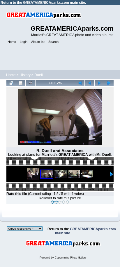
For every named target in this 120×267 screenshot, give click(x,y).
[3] (60, 202)
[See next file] (99, 82)
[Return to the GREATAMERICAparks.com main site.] (63, 251)
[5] (67, 202)
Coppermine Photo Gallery (71, 257)
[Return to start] (79, 82)
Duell (38, 75)
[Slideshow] (30, 82)
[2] (56, 202)
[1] (52, 202)
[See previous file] (89, 82)
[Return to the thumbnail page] (11, 82)
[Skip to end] (109, 82)
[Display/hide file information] (20, 82)
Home (11, 75)
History (25, 75)
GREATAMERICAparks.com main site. (54, 3)
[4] (64, 202)
